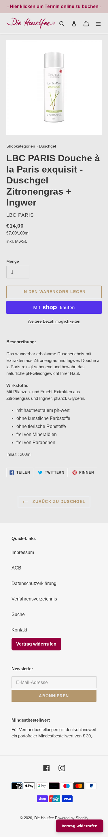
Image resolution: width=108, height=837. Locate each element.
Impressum (23, 552)
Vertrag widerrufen (36, 644)
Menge (12, 261)
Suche (18, 614)
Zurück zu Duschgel (58, 501)
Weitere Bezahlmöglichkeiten (54, 321)
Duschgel (47, 146)
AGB (16, 567)
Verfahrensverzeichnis (34, 598)
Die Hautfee (44, 818)
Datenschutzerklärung (34, 583)
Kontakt (19, 629)
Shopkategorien (20, 146)
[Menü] (98, 23)
